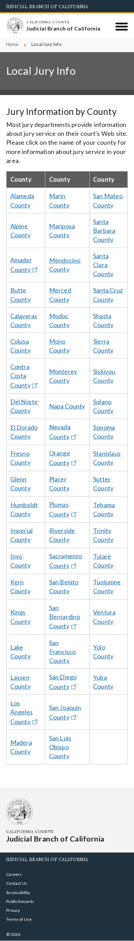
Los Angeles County (21, 712)
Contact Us (16, 883)
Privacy (13, 910)
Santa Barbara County (104, 230)
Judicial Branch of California (47, 6)
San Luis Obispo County (60, 747)
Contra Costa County (20, 376)
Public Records (20, 901)
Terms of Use (19, 919)
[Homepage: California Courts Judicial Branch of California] (14, 25)
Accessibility (18, 892)
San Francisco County (62, 651)
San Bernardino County (64, 617)
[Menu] (122, 26)
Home (12, 44)
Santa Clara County (103, 264)
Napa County (67, 406)
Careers (14, 874)
